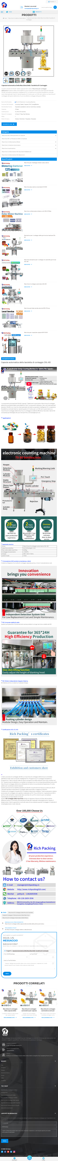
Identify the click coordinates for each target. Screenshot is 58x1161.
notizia (2, 1075)
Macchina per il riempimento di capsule (13, 135)
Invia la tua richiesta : (10, 960)
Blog (35, 1155)
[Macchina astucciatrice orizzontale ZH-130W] (12, 197)
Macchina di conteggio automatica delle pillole (15, 918)
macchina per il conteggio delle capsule (10, 1100)
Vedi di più (27, 165)
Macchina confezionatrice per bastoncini (13, 155)
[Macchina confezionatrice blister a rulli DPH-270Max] (12, 221)
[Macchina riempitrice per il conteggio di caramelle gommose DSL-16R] (12, 270)
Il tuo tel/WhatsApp (9, 954)
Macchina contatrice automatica (17, 18)
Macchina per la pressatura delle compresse (14, 138)
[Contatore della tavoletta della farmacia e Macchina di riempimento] (48, 998)
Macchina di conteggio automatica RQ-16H (35, 284)
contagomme (4, 1092)
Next (56, 1003)
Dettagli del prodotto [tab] (8, 358)
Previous (1, 1003)
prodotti (3, 1070)
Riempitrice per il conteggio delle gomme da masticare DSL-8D (40, 236)
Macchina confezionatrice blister (11, 142)
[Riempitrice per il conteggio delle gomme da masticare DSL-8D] (12, 246)
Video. (2, 1078)
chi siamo (3, 1067)
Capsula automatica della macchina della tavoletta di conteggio (30, 951)
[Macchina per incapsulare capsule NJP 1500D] (12, 343)
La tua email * (34, 954)
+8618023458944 (10, 1050)
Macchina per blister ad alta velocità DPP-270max (37, 308)
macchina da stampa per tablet (8, 1095)
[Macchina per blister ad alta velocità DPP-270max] (12, 318)
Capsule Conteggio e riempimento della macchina (16, 915)
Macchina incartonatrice (8, 148)
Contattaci (3, 1080)
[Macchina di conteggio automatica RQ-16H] (12, 294)
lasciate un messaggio (29, 1157)
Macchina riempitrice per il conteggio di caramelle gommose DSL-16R (40, 260)
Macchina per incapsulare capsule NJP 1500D (36, 332)
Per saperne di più (9, 1017)
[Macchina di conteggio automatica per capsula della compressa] (10, 998)
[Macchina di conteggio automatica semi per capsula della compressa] (29, 998)
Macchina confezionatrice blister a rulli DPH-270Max (37, 211)
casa (2, 1065)
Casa (10, 12)
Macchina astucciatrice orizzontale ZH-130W (35, 187)
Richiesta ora (7, 124)
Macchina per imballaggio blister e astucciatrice (36, 162)
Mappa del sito (41, 1155)
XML (47, 1155)
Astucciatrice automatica (7, 1108)
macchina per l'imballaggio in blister (9, 1090)
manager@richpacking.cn (32, 8)
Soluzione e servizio (5, 1072)
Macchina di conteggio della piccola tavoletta (21, 912)
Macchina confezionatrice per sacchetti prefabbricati (16, 151)
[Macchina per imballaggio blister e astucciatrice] (12, 173)
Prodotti (38, 12)
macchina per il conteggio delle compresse (10, 1102)
